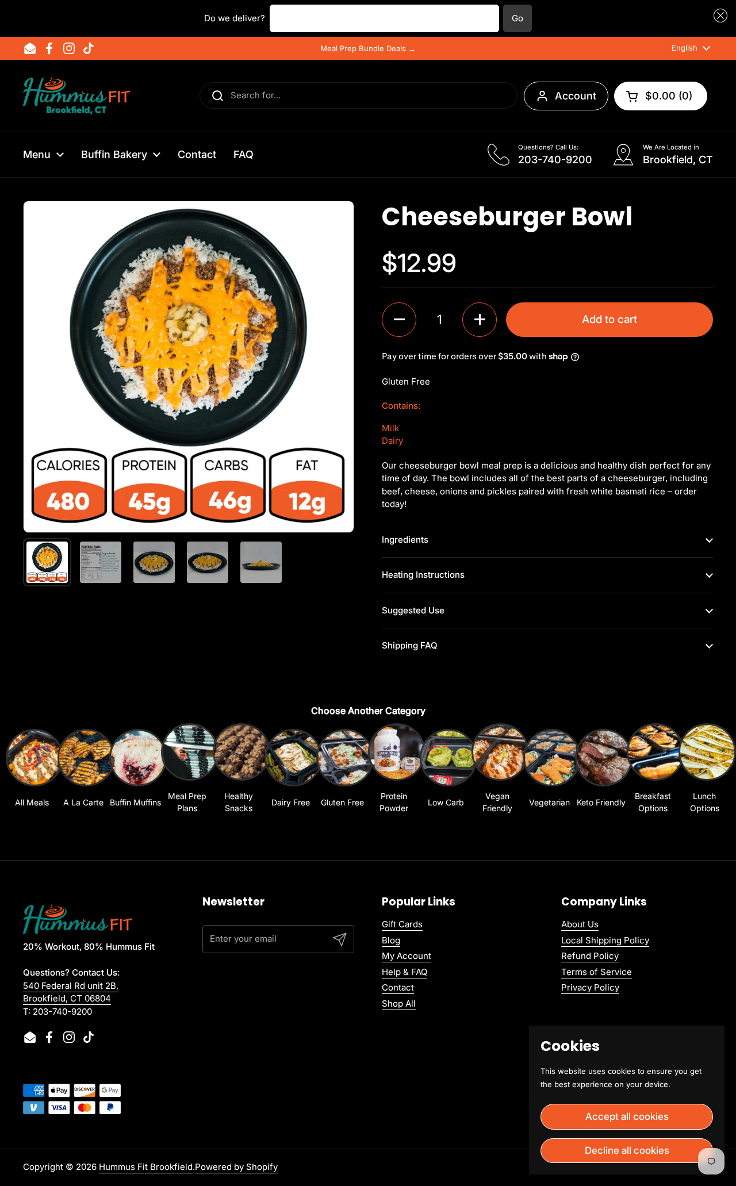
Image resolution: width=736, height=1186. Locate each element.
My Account (406, 955)
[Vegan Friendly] (497, 756)
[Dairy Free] (290, 762)
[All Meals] (31, 762)
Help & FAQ (404, 971)
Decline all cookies (627, 1150)
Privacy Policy (590, 987)
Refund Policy (590, 955)
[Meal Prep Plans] (187, 756)
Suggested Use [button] (413, 610)
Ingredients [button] (405, 539)
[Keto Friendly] (601, 762)
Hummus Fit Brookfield (146, 1166)
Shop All (399, 1003)
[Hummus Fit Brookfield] (76, 95)
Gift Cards (402, 924)
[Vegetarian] (549, 762)
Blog (391, 940)
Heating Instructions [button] (423, 574)
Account (575, 96)
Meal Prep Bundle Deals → (368, 48)
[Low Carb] (445, 762)
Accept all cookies (627, 1116)
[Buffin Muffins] (135, 762)
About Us (580, 924)
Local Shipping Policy (605, 940)
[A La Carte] (83, 762)
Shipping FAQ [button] (410, 645)
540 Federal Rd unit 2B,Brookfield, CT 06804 (70, 992)
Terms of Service (596, 971)
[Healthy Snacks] (238, 756)
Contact (398, 987)
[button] (719, 16)
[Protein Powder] (394, 756)
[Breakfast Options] (652, 756)
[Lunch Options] (704, 756)
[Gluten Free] (342, 762)
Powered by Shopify (236, 1166)
